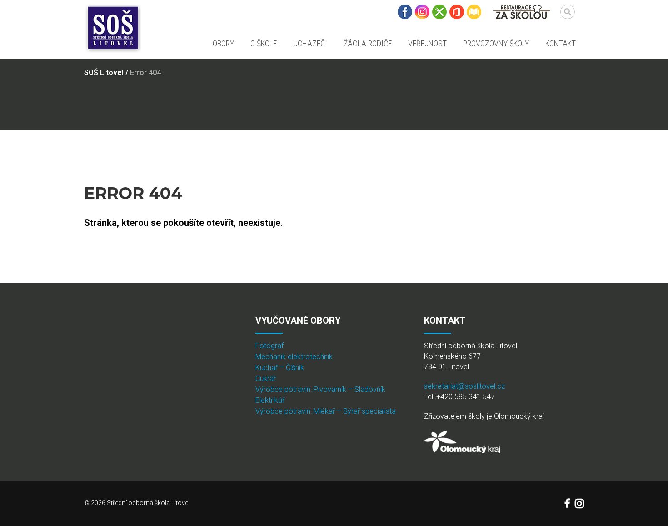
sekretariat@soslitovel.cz (464, 386)
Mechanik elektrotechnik (294, 356)
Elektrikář (269, 400)
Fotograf (269, 345)
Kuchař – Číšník (279, 367)
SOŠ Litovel (104, 72)
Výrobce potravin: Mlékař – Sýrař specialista (325, 411)
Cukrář (265, 378)
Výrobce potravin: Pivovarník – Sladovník (320, 389)
